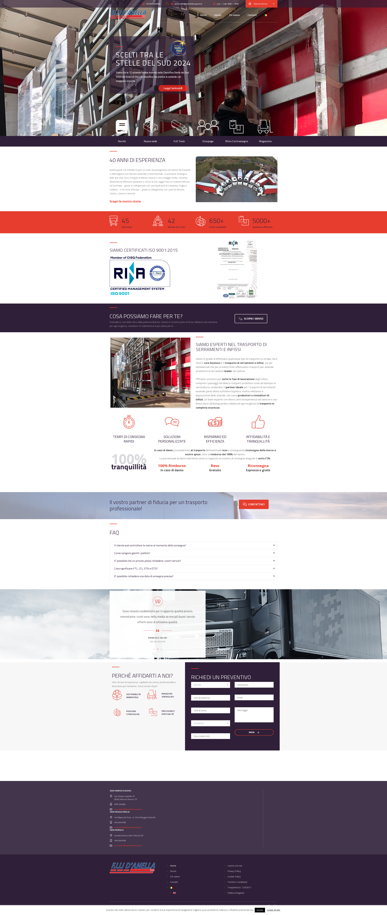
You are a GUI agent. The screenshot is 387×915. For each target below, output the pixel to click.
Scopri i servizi (253, 318)
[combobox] (210, 685)
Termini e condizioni (237, 882)
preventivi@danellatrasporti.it (128, 809)
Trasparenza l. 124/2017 (239, 887)
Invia (252, 732)
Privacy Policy (234, 871)
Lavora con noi (235, 865)
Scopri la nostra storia (125, 201)
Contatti (252, 15)
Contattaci (256, 504)
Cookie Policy (234, 876)
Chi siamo (234, 15)
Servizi (217, 15)
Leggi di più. (273, 910)
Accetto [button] (260, 910)
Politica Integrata (236, 892)
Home (203, 15)
